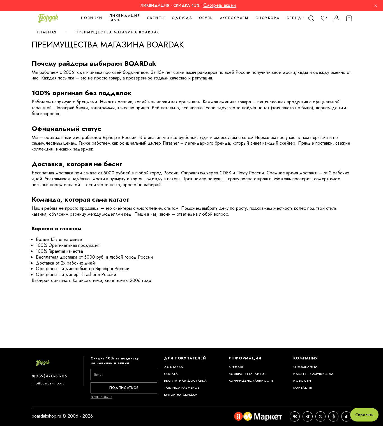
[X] (320, 416)
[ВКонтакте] (295, 416)
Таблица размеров (182, 388)
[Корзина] (348, 18)
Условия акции (101, 396)
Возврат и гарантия (248, 374)
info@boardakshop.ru (48, 383)
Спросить (364, 415)
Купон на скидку (180, 395)
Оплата (171, 374)
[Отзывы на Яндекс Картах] (258, 416)
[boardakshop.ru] (48, 18)
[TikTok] (346, 416)
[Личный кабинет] (336, 18)
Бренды (296, 17)
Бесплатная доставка (185, 381)
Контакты (302, 388)
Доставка (173, 367)
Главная (47, 32)
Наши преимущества (313, 374)
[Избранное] (323, 18)
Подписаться (123, 387)
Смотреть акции (219, 5)
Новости (302, 381)
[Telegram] (308, 416)
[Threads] (333, 416)
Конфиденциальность (251, 381)
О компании (305, 367)
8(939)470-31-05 (49, 376)
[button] (311, 18)
